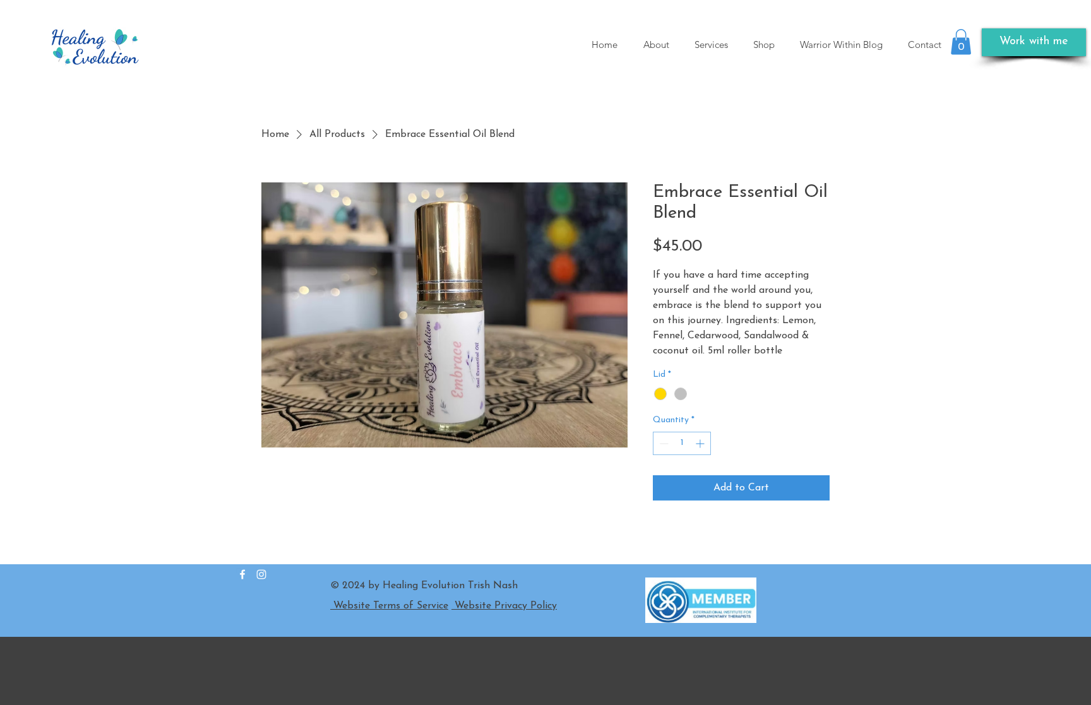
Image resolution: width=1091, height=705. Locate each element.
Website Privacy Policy (504, 606)
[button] (961, 42)
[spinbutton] (682, 443)
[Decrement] (663, 443)
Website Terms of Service (389, 606)
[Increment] (701, 443)
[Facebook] (242, 574)
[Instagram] (261, 574)
